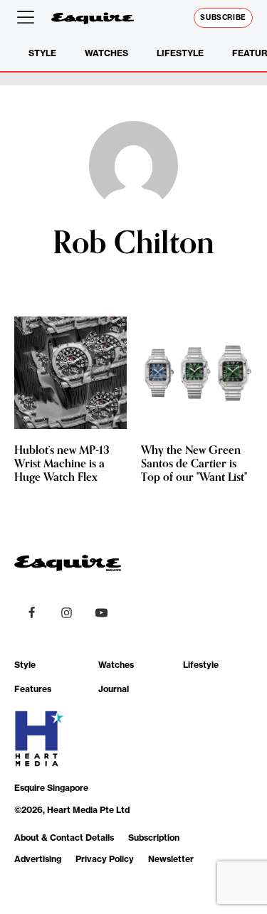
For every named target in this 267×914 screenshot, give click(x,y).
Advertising (37, 859)
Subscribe (223, 17)
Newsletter (171, 859)
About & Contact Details (64, 837)
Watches (106, 53)
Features (32, 689)
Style (42, 53)
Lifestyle (180, 53)
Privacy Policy (104, 859)
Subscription (153, 837)
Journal (113, 689)
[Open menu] (28, 17)
